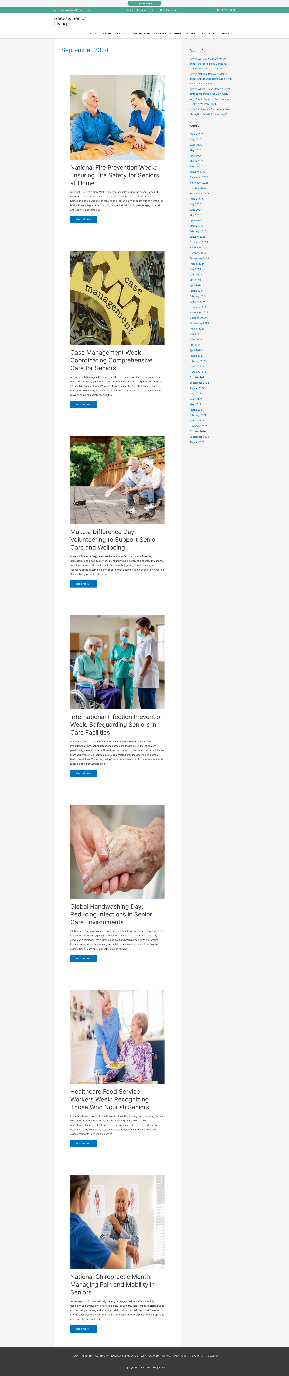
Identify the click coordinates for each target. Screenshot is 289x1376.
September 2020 (199, 436)
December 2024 (199, 242)
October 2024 (198, 252)
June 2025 (196, 209)
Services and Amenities (124, 1355)
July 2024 (195, 269)
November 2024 (199, 247)
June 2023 (196, 339)
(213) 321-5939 (226, 10)
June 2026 (196, 144)
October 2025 (198, 188)
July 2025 (195, 204)
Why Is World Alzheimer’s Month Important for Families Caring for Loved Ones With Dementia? (208, 63)
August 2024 (197, 263)
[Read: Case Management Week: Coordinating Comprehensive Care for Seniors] (117, 297)
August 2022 (197, 388)
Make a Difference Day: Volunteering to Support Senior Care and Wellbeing (114, 539)
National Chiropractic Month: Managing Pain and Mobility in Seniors (112, 1284)
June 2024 (196, 274)
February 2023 (198, 361)
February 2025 (198, 231)
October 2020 (198, 431)
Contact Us (196, 1355)
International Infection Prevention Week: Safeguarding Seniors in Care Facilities (117, 724)
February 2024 (198, 296)
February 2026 (198, 166)
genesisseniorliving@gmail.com (72, 10)
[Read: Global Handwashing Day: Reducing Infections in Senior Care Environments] (117, 851)
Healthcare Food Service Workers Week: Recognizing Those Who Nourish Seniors (109, 1099)
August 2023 (197, 328)
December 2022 (199, 371)
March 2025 (197, 225)
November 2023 (199, 312)
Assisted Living (154, 1367)
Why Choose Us (150, 1355)
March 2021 (196, 409)
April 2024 (196, 285)
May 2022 (195, 404)
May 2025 (195, 215)
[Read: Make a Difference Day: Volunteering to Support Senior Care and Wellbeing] (117, 479)
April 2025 (196, 220)
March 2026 (197, 161)
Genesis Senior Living (70, 21)
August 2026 (197, 133)
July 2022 (195, 393)
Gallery (166, 1355)
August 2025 (197, 198)
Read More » (83, 220)
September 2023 (199, 323)
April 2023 (196, 350)
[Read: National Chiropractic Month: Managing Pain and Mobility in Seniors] (117, 1221)
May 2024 (195, 279)
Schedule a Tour (144, 3)
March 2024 (197, 290)
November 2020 (199, 425)
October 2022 (198, 377)
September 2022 (199, 382)
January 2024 (197, 301)
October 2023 (198, 317)
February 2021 (198, 415)
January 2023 (197, 366)
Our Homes (101, 1355)
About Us (86, 1355)
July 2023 (195, 334)
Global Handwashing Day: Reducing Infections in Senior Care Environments (111, 914)
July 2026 (195, 139)
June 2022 (196, 398)
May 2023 (195, 344)
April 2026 (196, 155)
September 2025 (199, 193)
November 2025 (199, 182)
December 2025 (199, 177)
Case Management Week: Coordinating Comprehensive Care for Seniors (111, 360)
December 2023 (199, 306)
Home (74, 1355)
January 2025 (197, 236)
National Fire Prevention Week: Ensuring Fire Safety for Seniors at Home (114, 175)
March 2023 (197, 355)
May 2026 (195, 150)
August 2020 (197, 442)
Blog (183, 1355)
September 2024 (199, 258)
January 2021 (197, 420)
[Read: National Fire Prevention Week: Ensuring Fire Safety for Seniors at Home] (117, 117)
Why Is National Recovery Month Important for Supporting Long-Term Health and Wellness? (211, 78)
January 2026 (197, 171)
